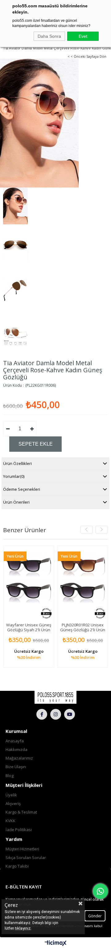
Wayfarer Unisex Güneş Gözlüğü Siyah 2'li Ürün (28, 627)
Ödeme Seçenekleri (21, 489)
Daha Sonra (49, 36)
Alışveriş (13, 803)
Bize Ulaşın (16, 766)
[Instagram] (55, 714)
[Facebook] (41, 714)
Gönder (95, 916)
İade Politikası (19, 829)
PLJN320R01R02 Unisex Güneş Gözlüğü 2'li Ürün (82, 627)
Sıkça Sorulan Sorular (26, 857)
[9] (55, 697)
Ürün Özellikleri (17, 463)
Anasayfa (15, 741)
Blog (10, 775)
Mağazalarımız (19, 758)
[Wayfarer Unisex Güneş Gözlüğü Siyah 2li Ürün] (29, 583)
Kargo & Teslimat (21, 812)
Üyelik (11, 795)
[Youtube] (69, 714)
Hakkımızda (16, 749)
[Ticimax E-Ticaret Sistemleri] (56, 943)
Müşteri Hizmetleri (22, 849)
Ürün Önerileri (16, 502)
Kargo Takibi (17, 866)
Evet (83, 36)
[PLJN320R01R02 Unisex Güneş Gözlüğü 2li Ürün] (83, 583)
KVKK (10, 820)
